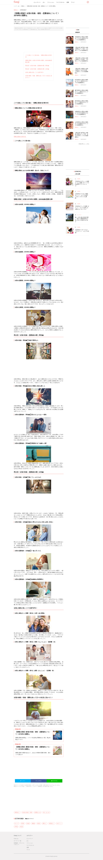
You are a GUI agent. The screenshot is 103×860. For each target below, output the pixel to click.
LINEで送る (54, 780)
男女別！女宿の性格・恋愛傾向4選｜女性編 (37, 69)
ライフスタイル (60, 2)
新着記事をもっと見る (84, 143)
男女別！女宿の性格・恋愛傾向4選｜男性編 (37, 65)
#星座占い (17, 812)
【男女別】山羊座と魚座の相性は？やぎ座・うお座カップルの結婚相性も (81, 59)
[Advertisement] (39, 798)
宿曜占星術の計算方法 (20, 136)
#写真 (22, 823)
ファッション (50, 2)
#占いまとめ (46, 812)
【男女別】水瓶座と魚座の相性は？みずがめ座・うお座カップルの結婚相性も (81, 71)
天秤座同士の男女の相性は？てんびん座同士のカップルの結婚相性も (81, 38)
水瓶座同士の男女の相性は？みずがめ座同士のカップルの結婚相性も (81, 113)
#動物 (33, 823)
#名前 (21, 826)
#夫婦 (27, 823)
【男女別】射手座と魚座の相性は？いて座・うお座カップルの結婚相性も (81, 49)
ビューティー (37, 2)
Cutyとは (16, 838)
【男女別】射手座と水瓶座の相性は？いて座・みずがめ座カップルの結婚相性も (81, 135)
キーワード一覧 (17, 840)
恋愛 (68, 2)
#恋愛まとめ (37, 812)
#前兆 (38, 823)
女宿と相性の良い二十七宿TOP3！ (34, 72)
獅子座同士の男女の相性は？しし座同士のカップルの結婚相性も (81, 92)
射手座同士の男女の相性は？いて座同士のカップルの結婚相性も (81, 102)
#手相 (16, 826)
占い (44, 2)
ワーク (72, 2)
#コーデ (17, 823)
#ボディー (59, 823)
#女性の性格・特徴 (27, 812)
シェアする (38, 780)
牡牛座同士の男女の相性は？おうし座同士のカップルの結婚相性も (81, 81)
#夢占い (45, 823)
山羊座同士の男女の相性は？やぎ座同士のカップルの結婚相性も (81, 123)
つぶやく (23, 780)
